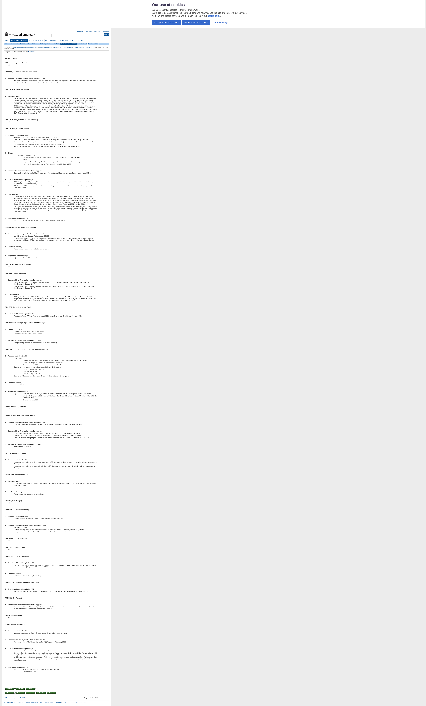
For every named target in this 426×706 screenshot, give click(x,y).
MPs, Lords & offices (36, 40)
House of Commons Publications (63, 47)
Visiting (71, 40)
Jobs (41, 702)
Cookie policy (74, 702)
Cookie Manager (82, 702)
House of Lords (24, 44)
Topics (96, 44)
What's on (34, 44)
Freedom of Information (32, 702)
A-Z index (7, 702)
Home (7, 40)
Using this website (49, 702)
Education (79, 40)
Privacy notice (65, 702)
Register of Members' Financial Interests (84, 47)
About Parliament (51, 40)
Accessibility (79, 31)
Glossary (13, 702)
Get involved (63, 40)
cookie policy (214, 16)
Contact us (106, 31)
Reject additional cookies (196, 22)
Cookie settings (220, 22)
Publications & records (68, 44)
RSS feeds (97, 31)
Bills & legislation (44, 44)
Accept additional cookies (166, 22)
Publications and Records (46, 47)
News (90, 44)
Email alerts (89, 31)
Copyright (58, 702)
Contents (31, 52)
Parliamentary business (19, 40)
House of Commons (11, 44)
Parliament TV (82, 44)
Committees (56, 44)
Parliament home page (18, 47)
